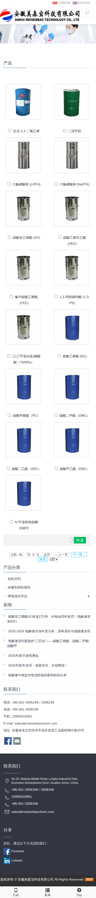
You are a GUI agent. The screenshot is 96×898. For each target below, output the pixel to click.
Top (79, 895)
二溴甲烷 (74, 131)
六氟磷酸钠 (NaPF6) (74, 184)
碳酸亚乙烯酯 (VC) (26, 237)
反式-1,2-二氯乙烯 (26, 131)
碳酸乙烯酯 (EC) (75, 356)
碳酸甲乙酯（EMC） (75, 469)
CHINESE (63, 2)
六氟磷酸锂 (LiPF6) (26, 184)
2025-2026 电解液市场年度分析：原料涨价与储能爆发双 (48, 631)
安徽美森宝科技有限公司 (36, 879)
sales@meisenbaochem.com (36, 723)
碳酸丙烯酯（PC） (26, 415)
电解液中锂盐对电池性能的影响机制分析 (37, 675)
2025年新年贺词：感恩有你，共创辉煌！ (37, 665)
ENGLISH (83, 2)
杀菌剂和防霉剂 (19, 587)
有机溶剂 (14, 579)
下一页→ (79, 554)
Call (16, 895)
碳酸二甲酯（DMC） (74, 415)
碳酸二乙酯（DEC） (26, 469)
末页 (42, 559)
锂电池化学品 (17, 596)
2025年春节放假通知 (22, 655)
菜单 (47, 895)
